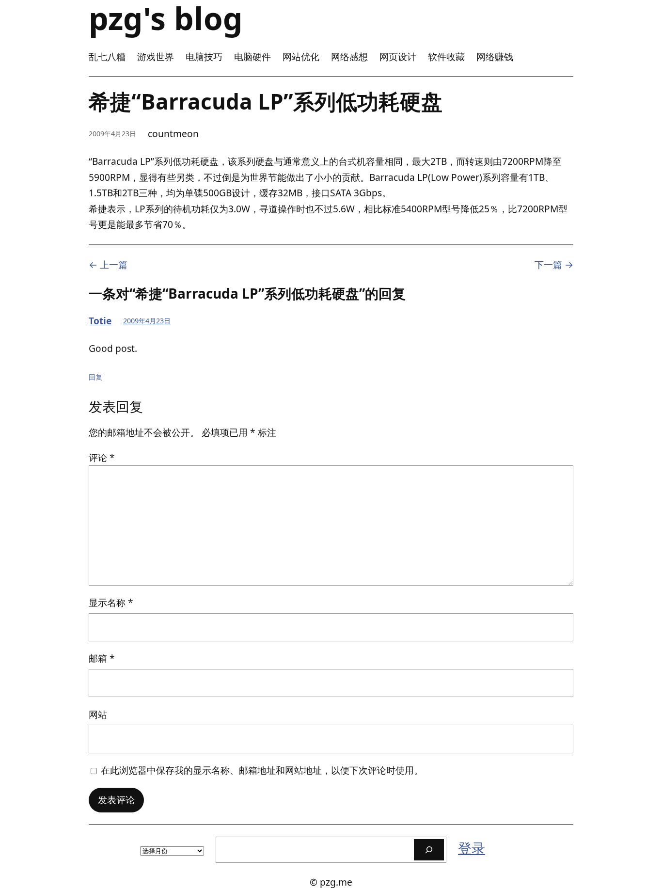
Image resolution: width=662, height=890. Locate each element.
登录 (471, 848)
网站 (98, 714)
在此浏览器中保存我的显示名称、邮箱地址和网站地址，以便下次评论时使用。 (262, 770)
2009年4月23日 (147, 320)
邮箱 (102, 658)
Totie (100, 320)
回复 (95, 376)
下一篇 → (554, 264)
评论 (102, 457)
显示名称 (111, 602)
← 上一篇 (108, 264)
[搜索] (429, 849)
